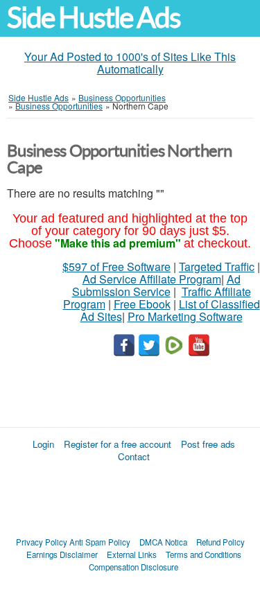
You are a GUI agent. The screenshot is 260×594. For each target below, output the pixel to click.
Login (43, 444)
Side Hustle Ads (93, 17)
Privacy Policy (41, 542)
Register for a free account (117, 444)
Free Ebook (142, 304)
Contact (134, 456)
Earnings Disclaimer (62, 554)
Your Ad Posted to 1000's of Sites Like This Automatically (130, 63)
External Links (132, 554)
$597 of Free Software (116, 266)
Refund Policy (220, 542)
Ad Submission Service (156, 285)
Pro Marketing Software (185, 316)
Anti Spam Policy (99, 542)
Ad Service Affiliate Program (152, 279)
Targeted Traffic (216, 266)
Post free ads (208, 444)
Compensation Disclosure (133, 567)
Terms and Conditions (203, 554)
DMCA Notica (163, 542)
